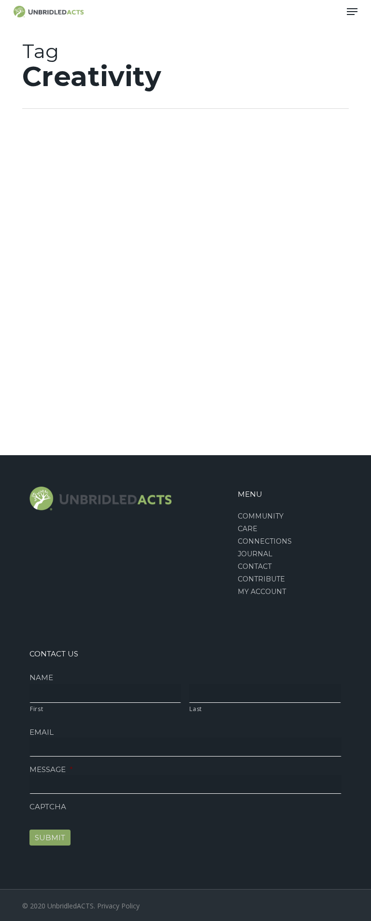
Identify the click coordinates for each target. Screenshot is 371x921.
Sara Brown (34, 463)
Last (195, 709)
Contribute (261, 579)
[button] (352, 11)
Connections (265, 541)
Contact (254, 566)
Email (41, 732)
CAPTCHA (47, 806)
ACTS (24, 182)
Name (41, 677)
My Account (262, 591)
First (36, 709)
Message (51, 769)
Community (261, 516)
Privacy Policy (118, 905)
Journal (255, 554)
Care (247, 528)
